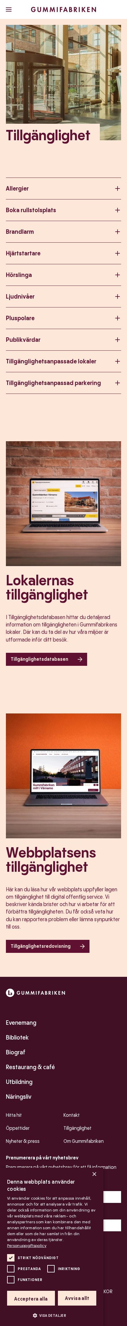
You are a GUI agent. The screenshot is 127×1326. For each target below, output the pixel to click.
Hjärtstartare (23, 253)
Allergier (17, 188)
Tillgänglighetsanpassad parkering (53, 382)
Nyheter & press (23, 1141)
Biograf (15, 1052)
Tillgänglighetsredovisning (41, 946)
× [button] (94, 1174)
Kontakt (72, 1115)
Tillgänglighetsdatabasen (39, 659)
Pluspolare (20, 318)
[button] (51, 1315)
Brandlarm (20, 231)
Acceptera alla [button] (31, 1299)
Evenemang (21, 1022)
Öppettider (18, 1128)
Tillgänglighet (78, 1128)
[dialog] (51, 1247)
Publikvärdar (23, 339)
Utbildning (19, 1081)
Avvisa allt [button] (77, 1298)
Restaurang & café (30, 1067)
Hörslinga (19, 274)
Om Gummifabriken (84, 1141)
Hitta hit (14, 1115)
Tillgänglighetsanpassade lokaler (51, 361)
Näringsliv (18, 1096)
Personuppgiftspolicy (26, 1245)
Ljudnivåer (20, 296)
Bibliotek (17, 1037)
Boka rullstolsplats (31, 210)
